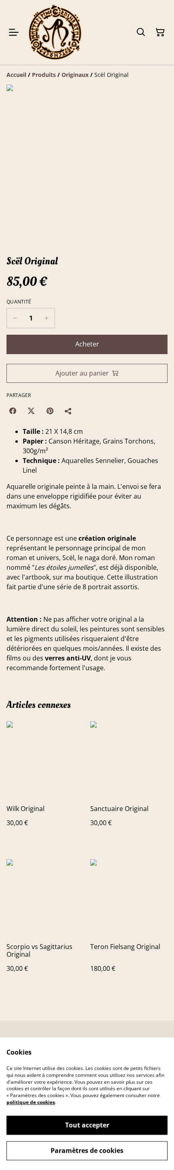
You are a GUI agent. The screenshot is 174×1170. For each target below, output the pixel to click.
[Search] (141, 32)
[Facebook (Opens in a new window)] (12, 411)
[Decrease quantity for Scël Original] (14, 318)
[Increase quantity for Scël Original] (46, 318)
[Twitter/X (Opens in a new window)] (31, 411)
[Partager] (68, 411)
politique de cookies (30, 1102)
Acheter (87, 344)
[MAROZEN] (55, 32)
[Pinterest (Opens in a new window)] (50, 411)
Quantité (18, 302)
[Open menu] (13, 32)
